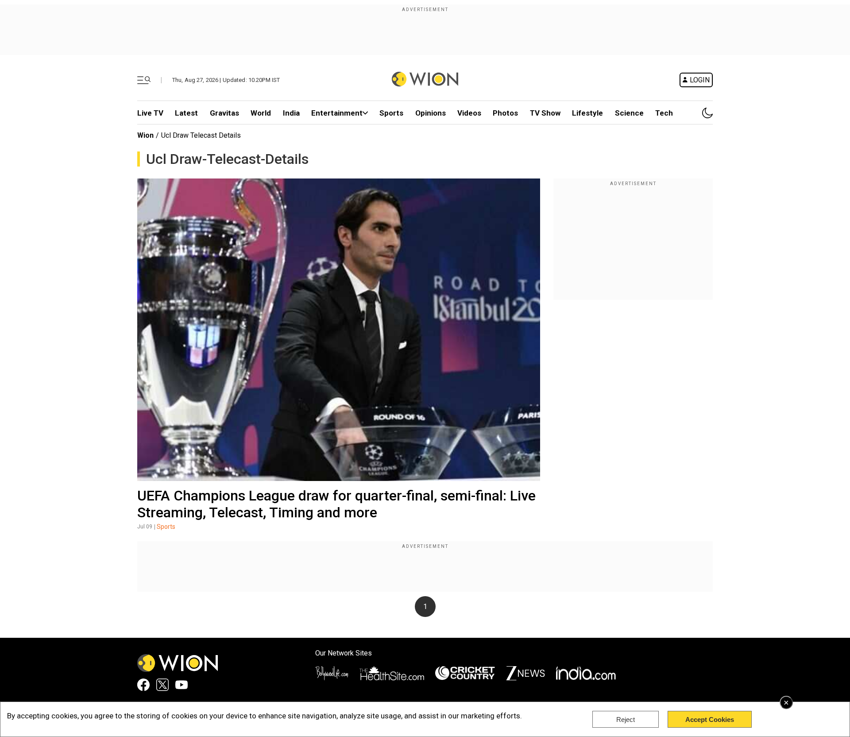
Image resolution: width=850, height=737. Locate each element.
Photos (505, 113)
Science (629, 113)
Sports (391, 113)
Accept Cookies (709, 719)
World (261, 113)
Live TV (150, 113)
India (291, 113)
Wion (145, 135)
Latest (186, 113)
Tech (664, 113)
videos (469, 113)
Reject (625, 719)
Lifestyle (587, 113)
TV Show (545, 113)
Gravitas (224, 113)
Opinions (430, 113)
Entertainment (337, 113)
